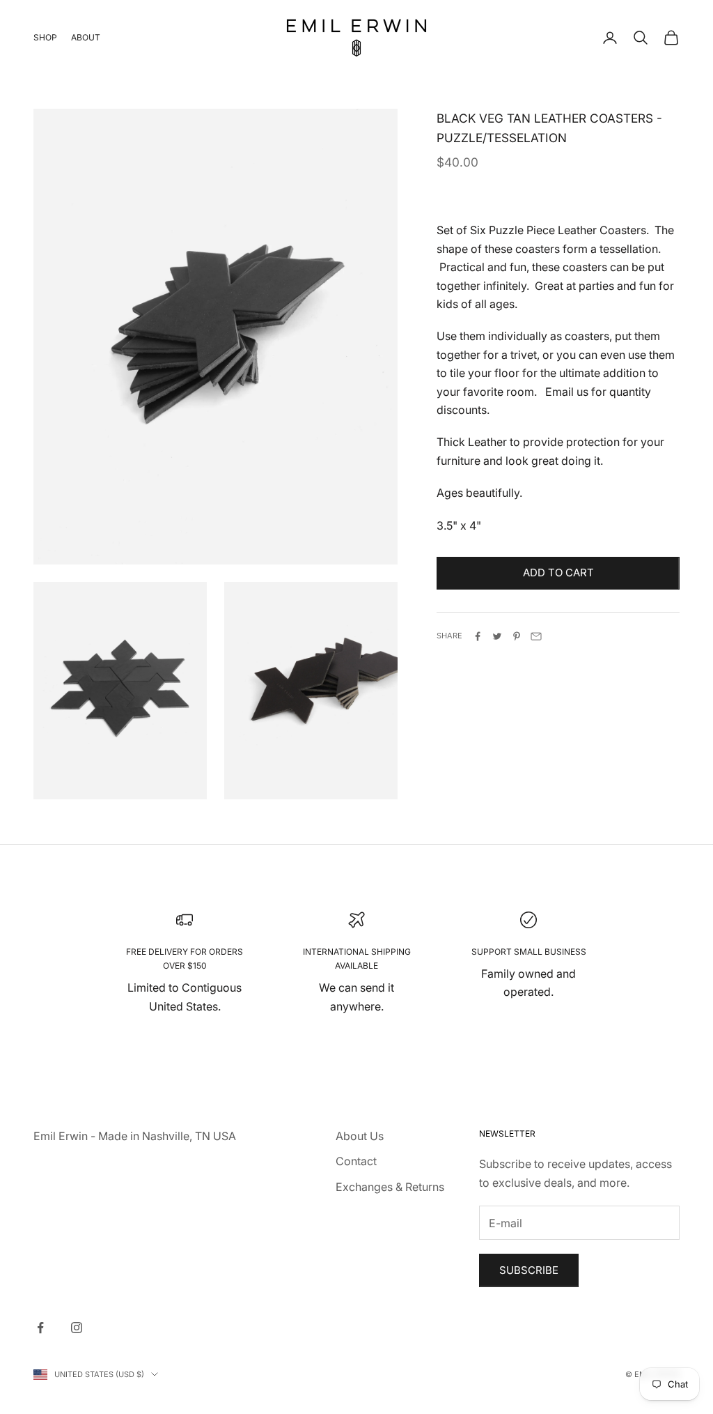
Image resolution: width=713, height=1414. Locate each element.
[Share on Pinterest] (516, 636)
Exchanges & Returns (390, 1187)
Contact (356, 1161)
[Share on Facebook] (477, 636)
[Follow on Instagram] (77, 1328)
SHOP (45, 37)
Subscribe (528, 1270)
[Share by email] (536, 636)
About (85, 37)
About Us (360, 1136)
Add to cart (558, 572)
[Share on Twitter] (497, 636)
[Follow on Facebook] (40, 1328)
